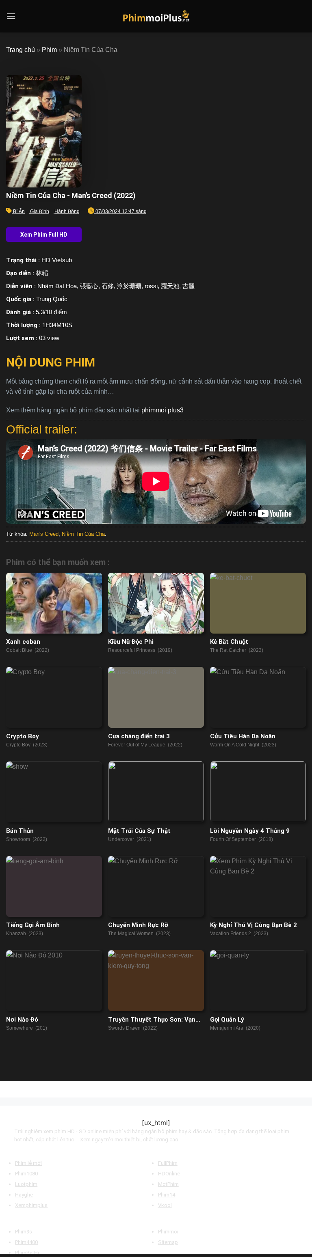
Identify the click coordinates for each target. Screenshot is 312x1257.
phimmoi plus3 (162, 410)
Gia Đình (39, 211)
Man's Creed (43, 534)
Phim (49, 49)
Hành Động (67, 211)
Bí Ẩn (19, 211)
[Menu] (11, 16)
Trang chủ (20, 49)
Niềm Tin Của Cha (83, 534)
